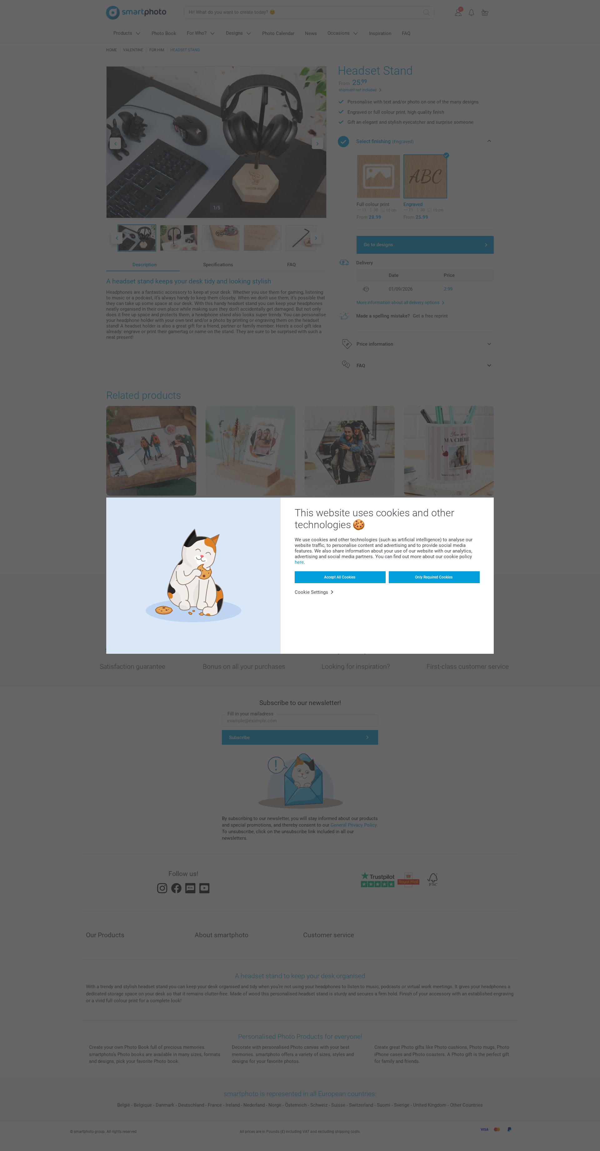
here (299, 562)
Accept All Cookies (339, 577)
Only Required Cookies (433, 577)
